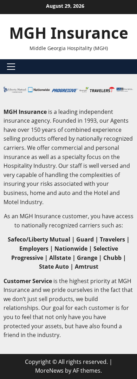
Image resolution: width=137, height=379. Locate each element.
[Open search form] (131, 66)
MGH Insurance (68, 32)
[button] (11, 66)
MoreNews (49, 370)
